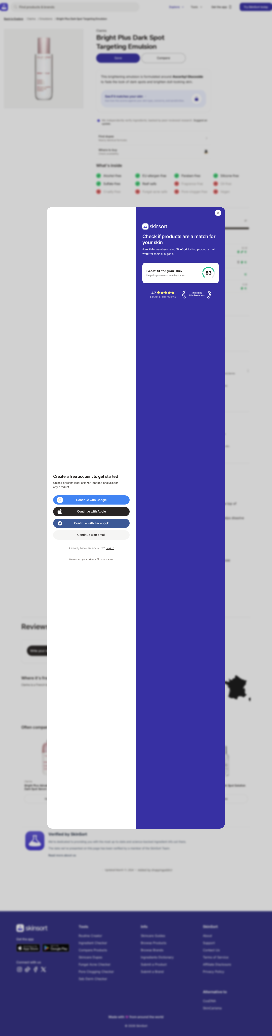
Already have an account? (91, 548)
